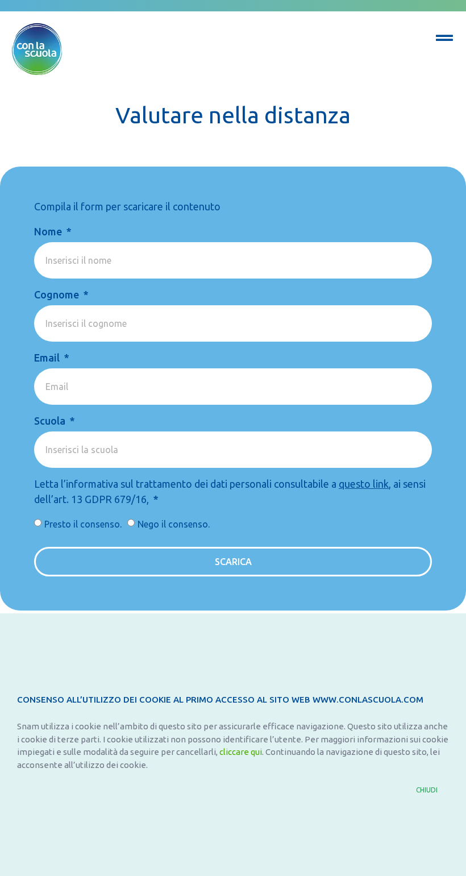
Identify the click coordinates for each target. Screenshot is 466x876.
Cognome (57, 294)
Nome (49, 231)
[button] (432, 790)
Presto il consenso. (83, 524)
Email (48, 357)
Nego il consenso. (174, 524)
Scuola (51, 420)
